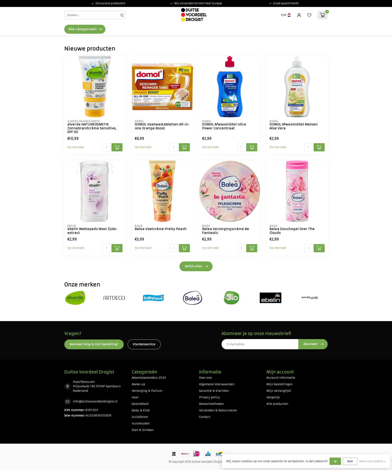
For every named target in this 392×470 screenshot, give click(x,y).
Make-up (138, 384)
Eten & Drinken (143, 430)
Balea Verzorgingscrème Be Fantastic (225, 230)
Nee (350, 461)
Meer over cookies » (372, 461)
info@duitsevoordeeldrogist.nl (95, 401)
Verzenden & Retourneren (218, 410)
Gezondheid (140, 404)
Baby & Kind (140, 410)
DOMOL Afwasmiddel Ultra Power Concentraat (224, 126)
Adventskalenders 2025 (149, 378)
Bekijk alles (193, 266)
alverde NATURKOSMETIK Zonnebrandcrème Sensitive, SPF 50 (91, 128)
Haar (135, 397)
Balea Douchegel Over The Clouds (292, 230)
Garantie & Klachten (214, 391)
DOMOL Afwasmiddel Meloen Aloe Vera (294, 126)
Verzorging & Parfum (147, 391)
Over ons (205, 378)
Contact (204, 417)
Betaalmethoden (211, 404)
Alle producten (277, 404)
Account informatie (280, 378)
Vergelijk (273, 397)
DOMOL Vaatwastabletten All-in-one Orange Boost (162, 126)
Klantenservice (144, 344)
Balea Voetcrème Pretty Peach (161, 229)
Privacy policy (209, 397)
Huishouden (141, 423)
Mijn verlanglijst (278, 391)
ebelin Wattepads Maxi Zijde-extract (92, 230)
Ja (335, 461)
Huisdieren (140, 417)
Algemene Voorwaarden (216, 384)
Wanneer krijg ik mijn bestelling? (94, 344)
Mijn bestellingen (279, 384)
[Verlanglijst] (309, 15)
